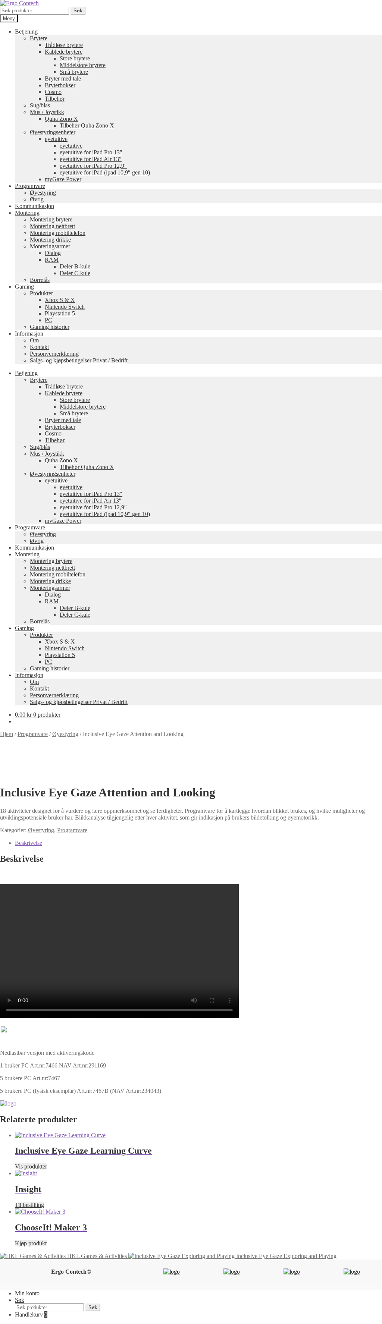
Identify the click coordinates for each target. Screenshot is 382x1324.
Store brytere (75, 58)
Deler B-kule (75, 266)
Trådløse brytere (64, 45)
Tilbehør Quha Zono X (87, 125)
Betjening (26, 31)
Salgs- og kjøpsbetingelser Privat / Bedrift (79, 360)
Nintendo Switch (65, 307)
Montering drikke (50, 239)
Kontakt (39, 347)
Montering (27, 213)
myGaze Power (63, 179)
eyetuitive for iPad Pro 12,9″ (93, 166)
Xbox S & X (60, 300)
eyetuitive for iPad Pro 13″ (91, 152)
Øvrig (37, 199)
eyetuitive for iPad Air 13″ (91, 159)
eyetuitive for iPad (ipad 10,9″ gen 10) (105, 172)
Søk (77, 10)
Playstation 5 (60, 313)
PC (48, 320)
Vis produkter (31, 1166)
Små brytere (74, 72)
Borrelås (40, 280)
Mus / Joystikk (47, 112)
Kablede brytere (63, 51)
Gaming (24, 286)
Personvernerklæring (54, 353)
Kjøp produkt (31, 1243)
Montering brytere (51, 219)
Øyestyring (43, 192)
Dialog (53, 253)
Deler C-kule (75, 273)
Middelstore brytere (83, 65)
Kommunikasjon (34, 206)
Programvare (30, 186)
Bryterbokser (60, 85)
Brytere (38, 38)
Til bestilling (29, 1205)
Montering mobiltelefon (57, 233)
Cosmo (53, 92)
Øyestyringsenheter (52, 132)
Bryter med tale (63, 78)
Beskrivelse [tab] (28, 843)
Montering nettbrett (52, 226)
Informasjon (29, 333)
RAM (52, 260)
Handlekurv (31, 1314)
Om (34, 340)
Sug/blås (40, 105)
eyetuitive (56, 139)
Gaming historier (49, 327)
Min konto (27, 1293)
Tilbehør (55, 98)
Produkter (41, 293)
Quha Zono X (61, 119)
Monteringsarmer (50, 246)
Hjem (6, 734)
